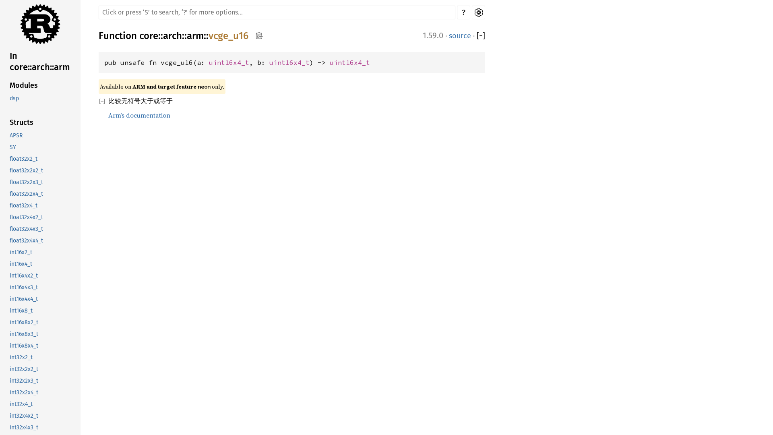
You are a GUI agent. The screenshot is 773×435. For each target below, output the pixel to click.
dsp (14, 98)
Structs (21, 122)
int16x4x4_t (24, 299)
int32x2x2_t (24, 369)
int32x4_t (21, 404)
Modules (24, 85)
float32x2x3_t (26, 182)
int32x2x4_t (24, 392)
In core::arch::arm (40, 61)
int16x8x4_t (24, 345)
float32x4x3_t (26, 229)
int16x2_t (21, 252)
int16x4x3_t (24, 287)
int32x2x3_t (24, 380)
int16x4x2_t (24, 275)
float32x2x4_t (26, 194)
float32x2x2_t (26, 170)
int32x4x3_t (24, 427)
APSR (16, 135)
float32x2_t (23, 158)
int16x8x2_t (24, 322)
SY (13, 147)
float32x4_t (23, 205)
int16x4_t (21, 264)
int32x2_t (21, 357)
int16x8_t (21, 310)
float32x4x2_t (26, 217)
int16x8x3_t (24, 334)
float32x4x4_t (26, 240)
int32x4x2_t (24, 415)
